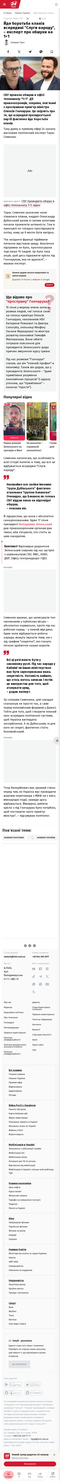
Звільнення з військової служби (25, 1149)
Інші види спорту (17, 1323)
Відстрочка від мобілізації (22, 1165)
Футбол (12, 1311)
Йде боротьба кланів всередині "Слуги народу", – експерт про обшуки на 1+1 (44, 13)
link (34, 968)
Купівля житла (16, 1288)
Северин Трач (18, 42)
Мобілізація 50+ (17, 1153)
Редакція (8, 1007)
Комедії (12, 1235)
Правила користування (15, 1033)
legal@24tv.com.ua (39, 1439)
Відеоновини (15, 1087)
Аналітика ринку (17, 1284)
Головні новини (17, 1074)
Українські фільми (18, 1226)
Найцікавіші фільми (19, 1222)
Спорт (12, 1303)
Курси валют (15, 1191)
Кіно (11, 1218)
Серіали (13, 1239)
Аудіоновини (15, 1091)
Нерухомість (16, 1280)
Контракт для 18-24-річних (22, 1161)
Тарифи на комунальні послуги (24, 1200)
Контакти (36, 1025)
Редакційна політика (13, 1013)
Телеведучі (9, 1023)
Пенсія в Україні (17, 1208)
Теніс (11, 1315)
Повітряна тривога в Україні (23, 1122)
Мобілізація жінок (18, 1157)
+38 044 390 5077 (40, 956)
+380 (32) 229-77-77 (22, 1436)
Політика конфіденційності (12, 1039)
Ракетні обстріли (17, 1109)
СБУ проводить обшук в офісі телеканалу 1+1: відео (29, 203)
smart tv (13, 1393)
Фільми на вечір (17, 1231)
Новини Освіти (17, 1249)
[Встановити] (30, 1459)
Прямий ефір (15, 1082)
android (13, 1384)
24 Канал (8, 13)
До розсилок (19, 1364)
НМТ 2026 (13, 1262)
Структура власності (41, 1035)
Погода (12, 1095)
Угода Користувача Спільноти (41, 1008)
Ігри (34, 1050)
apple (34, 1384)
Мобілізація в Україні (22, 1144)
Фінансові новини (18, 1195)
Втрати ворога (16, 1134)
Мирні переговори (18, 1118)
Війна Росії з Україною (22, 1105)
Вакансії (36, 1030)
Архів (34, 1040)
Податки (13, 1204)
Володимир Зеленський (35, 524)
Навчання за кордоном (20, 1270)
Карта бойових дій (18, 1113)
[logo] (13, 4)
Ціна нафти (14, 1187)
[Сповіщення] (56, 4)
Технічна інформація (42, 1020)
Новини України (23, 13)
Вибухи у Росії (16, 1130)
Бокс (11, 1307)
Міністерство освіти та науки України (27, 1253)
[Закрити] (54, 1454)
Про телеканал (11, 1018)
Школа (12, 1257)
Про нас (7, 1002)
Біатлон (13, 1319)
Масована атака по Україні (22, 1126)
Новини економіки (20, 1183)
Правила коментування (43, 1015)
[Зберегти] (51, 51)
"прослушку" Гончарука (27, 301)
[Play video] (30, 72)
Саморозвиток (16, 1266)
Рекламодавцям (11, 1028)
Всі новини (15, 1070)
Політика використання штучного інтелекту (15, 1046)
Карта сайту (37, 1045)
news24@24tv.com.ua (14, 956)
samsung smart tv (34, 1393)
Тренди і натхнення (18, 1293)
